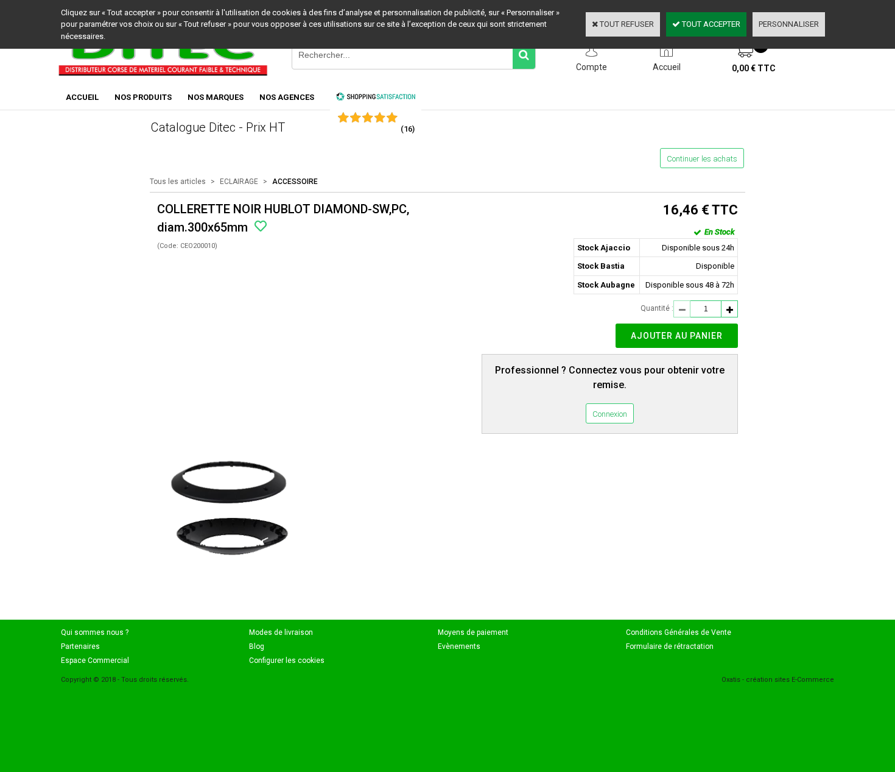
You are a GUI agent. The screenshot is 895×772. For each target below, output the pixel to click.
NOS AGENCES (286, 97)
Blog (256, 646)
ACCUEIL (82, 97)
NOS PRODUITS (143, 97)
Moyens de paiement (473, 632)
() (408, 128)
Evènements (459, 646)
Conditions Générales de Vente (678, 632)
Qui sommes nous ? (94, 632)
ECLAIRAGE (239, 181)
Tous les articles (178, 181)
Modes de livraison (281, 632)
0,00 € (754, 68)
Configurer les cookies (287, 660)
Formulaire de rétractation (670, 646)
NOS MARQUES (216, 97)
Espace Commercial (95, 660)
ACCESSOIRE (295, 181)
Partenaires (80, 646)
